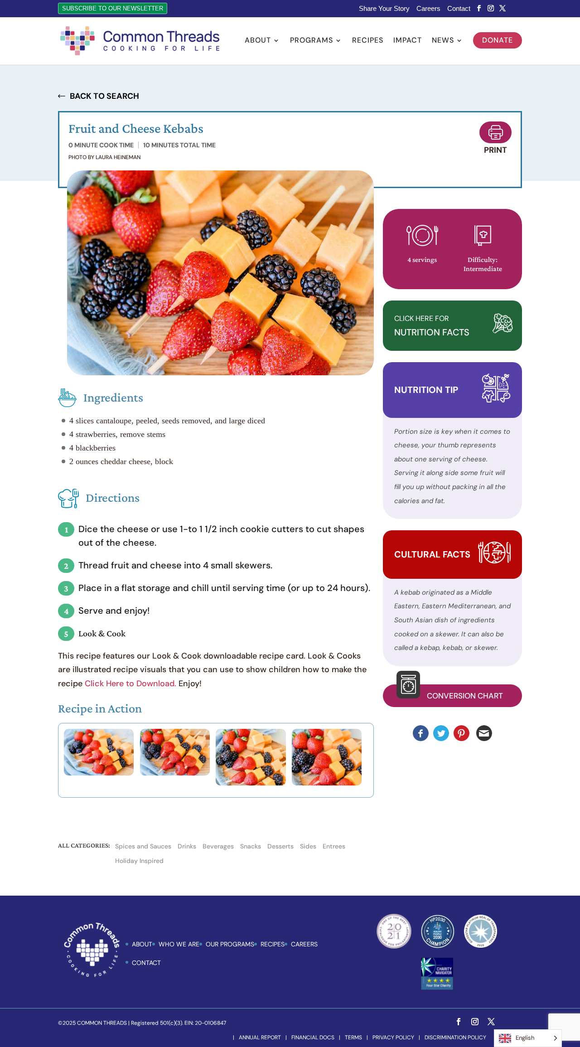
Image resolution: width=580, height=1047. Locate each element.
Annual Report (260, 1037)
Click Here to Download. (130, 683)
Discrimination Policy (455, 1037)
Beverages (218, 846)
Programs (311, 41)
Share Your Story (384, 8)
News (443, 41)
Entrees (334, 846)
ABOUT (142, 944)
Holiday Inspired (139, 861)
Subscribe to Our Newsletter (112, 8)
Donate (497, 40)
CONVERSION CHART (465, 696)
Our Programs (230, 944)
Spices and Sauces (143, 846)
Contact (458, 8)
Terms (353, 1037)
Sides (308, 846)
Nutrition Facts (431, 326)
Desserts (280, 846)
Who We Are (179, 944)
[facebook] (479, 8)
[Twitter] (502, 8)
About (258, 41)
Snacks (250, 846)
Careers (428, 8)
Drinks (187, 846)
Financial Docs (312, 1037)
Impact (407, 41)
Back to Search (104, 96)
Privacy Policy (393, 1037)
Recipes (367, 41)
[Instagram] (491, 8)
